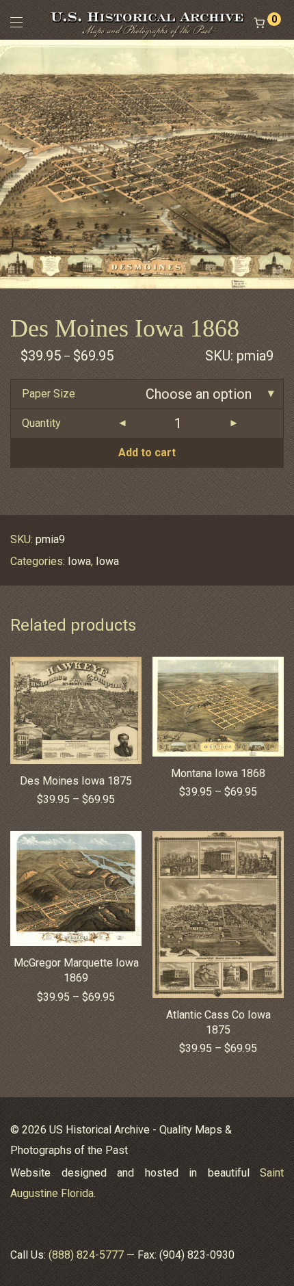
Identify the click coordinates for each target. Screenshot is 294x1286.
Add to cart (147, 452)
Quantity (41, 423)
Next (281, 163)
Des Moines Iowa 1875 (76, 780)
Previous (13, 163)
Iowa (79, 561)
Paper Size (48, 393)
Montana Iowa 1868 (218, 773)
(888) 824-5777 (86, 1254)
